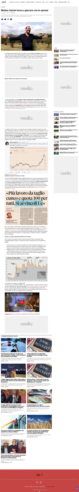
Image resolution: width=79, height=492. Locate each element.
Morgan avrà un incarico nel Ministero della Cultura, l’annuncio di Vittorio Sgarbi (68, 126)
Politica (17, 2)
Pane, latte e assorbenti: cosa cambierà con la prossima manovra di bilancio (69, 114)
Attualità (11, 2)
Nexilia (2, 361)
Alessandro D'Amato (5, 12)
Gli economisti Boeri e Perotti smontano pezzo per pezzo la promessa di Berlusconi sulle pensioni (13, 456)
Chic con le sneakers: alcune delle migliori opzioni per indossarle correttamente (67, 51)
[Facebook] (36, 481)
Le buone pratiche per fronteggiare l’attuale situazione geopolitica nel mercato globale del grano (38, 432)
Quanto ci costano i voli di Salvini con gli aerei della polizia (25, 314)
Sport (43, 2)
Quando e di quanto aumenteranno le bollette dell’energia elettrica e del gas (68, 140)
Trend (55, 2)
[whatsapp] (8, 20)
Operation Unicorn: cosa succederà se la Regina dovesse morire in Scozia (69, 152)
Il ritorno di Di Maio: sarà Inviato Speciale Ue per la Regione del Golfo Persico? (69, 118)
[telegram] (11, 20)
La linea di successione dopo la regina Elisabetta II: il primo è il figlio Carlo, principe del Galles (68, 148)
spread (42, 53)
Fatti (47, 2)
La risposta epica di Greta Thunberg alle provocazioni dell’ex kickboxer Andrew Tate (68, 62)
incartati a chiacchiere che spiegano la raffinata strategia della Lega (20, 104)
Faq (68, 2)
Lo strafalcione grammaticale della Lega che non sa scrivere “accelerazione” (69, 66)
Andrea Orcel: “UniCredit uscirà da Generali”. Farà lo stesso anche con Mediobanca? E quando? (38, 381)
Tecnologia (38, 2)
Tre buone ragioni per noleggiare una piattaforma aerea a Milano (12, 431)
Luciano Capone (13, 174)
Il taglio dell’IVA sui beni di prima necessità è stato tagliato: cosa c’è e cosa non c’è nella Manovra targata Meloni (12, 406)
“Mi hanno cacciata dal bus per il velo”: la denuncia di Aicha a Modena (69, 130)
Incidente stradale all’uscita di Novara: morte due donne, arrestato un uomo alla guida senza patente (69, 137)
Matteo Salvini (27, 53)
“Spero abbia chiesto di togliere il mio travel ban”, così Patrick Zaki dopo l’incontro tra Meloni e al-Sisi (68, 122)
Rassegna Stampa (62, 2)
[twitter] (5, 20)
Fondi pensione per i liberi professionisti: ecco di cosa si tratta (38, 405)
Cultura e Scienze (30, 2)
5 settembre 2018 (9, 179)
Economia (22, 2)
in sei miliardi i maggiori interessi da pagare (37, 286)
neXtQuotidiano (4, 412)
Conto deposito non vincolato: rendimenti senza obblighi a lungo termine (37, 355)
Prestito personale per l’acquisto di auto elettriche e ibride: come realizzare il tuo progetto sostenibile (13, 355)
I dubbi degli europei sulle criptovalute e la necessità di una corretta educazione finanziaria (13, 381)
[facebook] (2, 20)
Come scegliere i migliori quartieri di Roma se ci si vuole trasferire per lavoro (68, 144)
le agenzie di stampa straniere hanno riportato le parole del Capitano (31, 132)
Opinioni (51, 2)
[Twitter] (40, 481)
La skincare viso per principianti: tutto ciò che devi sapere (69, 54)
